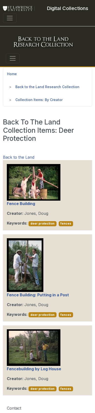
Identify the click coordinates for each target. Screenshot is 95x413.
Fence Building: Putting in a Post (38, 294)
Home (12, 74)
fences (65, 223)
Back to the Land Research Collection (47, 87)
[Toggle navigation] (10, 18)
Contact (14, 408)
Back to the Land (18, 157)
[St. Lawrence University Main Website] (20, 8)
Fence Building (21, 203)
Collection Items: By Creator (39, 100)
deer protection (42, 223)
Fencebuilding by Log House (34, 368)
